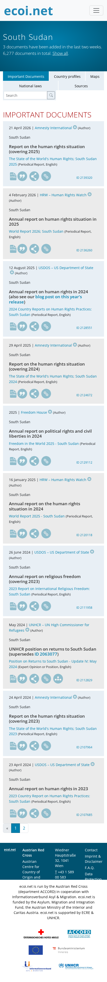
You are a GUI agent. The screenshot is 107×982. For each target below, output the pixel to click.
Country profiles (67, 76)
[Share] (34, 176)
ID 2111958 (84, 607)
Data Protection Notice (93, 879)
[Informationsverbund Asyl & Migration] (36, 966)
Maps (95, 76)
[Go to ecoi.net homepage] (29, 10)
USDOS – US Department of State (61, 552)
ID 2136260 (84, 250)
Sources (81, 86)
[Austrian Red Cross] (41, 933)
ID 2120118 (84, 535)
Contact (91, 850)
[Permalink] (46, 176)
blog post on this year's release (45, 299)
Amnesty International (53, 127)
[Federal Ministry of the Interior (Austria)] (69, 949)
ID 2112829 (84, 680)
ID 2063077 (46, 654)
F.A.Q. (90, 867)
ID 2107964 (84, 747)
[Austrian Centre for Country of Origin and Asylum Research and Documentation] (79, 933)
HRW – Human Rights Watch (63, 195)
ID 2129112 (84, 462)
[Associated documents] (58, 679)
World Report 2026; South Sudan (36, 231)
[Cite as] (22, 176)
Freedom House (34, 412)
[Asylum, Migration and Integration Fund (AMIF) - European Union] (35, 949)
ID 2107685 (84, 815)
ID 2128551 (84, 328)
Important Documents (26, 76)
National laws (30, 86)
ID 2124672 (84, 395)
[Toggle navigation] (96, 10)
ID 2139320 (84, 178)
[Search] (51, 95)
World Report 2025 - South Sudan (37, 516)
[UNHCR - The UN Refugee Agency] (75, 966)
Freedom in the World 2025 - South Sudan (44, 443)
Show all (60, 53)
